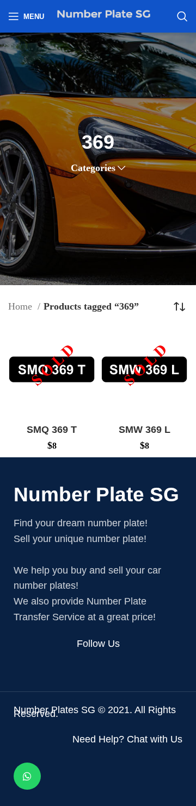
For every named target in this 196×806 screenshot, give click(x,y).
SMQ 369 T (52, 429)
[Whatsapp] (27, 776)
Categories (93, 168)
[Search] (182, 16)
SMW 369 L (144, 429)
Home (21, 306)
